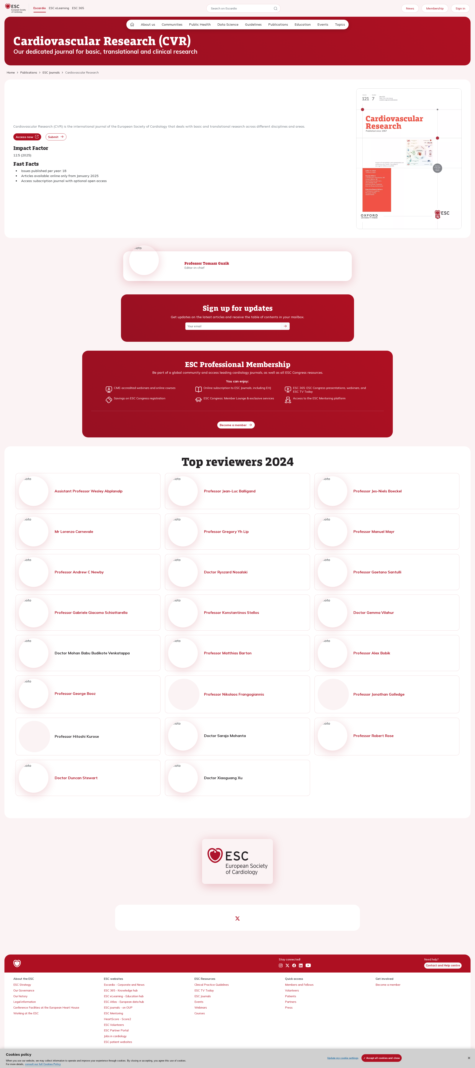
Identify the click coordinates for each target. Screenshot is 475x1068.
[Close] (469, 1058)
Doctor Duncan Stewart (76, 777)
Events (322, 24)
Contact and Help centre (443, 965)
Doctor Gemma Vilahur (373, 612)
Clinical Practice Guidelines (211, 984)
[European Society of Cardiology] (237, 861)
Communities (172, 24)
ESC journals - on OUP (118, 1007)
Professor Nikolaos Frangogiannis (234, 694)
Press (289, 1007)
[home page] (132, 24)
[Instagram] (281, 965)
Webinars (200, 1007)
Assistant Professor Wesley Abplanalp (88, 491)
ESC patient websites (118, 1042)
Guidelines (253, 24)
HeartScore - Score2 (117, 1019)
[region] (237, 1058)
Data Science (227, 24)
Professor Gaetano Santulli (377, 572)
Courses (199, 1013)
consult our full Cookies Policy (43, 1064)
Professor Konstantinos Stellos (231, 612)
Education (303, 24)
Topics (340, 24)
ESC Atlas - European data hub (124, 1002)
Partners (290, 1002)
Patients (290, 996)
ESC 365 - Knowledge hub (121, 990)
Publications (278, 24)
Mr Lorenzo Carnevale (74, 531)
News (410, 8)
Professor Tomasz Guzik (206, 263)
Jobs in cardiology (115, 1036)
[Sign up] (285, 326)
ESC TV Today (204, 990)
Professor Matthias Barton (228, 653)
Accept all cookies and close (383, 1058)
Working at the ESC (26, 1013)
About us (148, 24)
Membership (435, 8)
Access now (24, 137)
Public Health (200, 24)
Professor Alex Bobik (371, 653)
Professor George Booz (75, 693)
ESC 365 (78, 8)
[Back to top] (463, 1041)
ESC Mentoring (113, 1013)
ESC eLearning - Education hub (124, 996)
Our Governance (23, 990)
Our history (20, 996)
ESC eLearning (59, 8)
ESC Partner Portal (116, 1030)
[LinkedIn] (301, 965)
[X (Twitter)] (237, 919)
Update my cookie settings (342, 1058)
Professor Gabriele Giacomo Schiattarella (91, 612)
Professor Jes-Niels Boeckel (377, 491)
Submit (53, 137)
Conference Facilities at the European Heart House (46, 1007)
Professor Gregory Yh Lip (226, 531)
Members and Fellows (299, 984)
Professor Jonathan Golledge (378, 694)
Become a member (233, 425)
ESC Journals (202, 996)
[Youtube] (308, 966)
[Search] (275, 9)
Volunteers (292, 990)
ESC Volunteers (114, 1025)
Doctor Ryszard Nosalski (226, 572)
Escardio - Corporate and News (124, 984)
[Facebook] (294, 965)
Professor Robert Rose (373, 735)
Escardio (39, 8)
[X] (287, 965)
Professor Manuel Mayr (373, 531)
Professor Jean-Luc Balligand (229, 491)
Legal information (24, 1002)
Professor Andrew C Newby (79, 572)
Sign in (460, 8)
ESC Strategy (22, 984)
